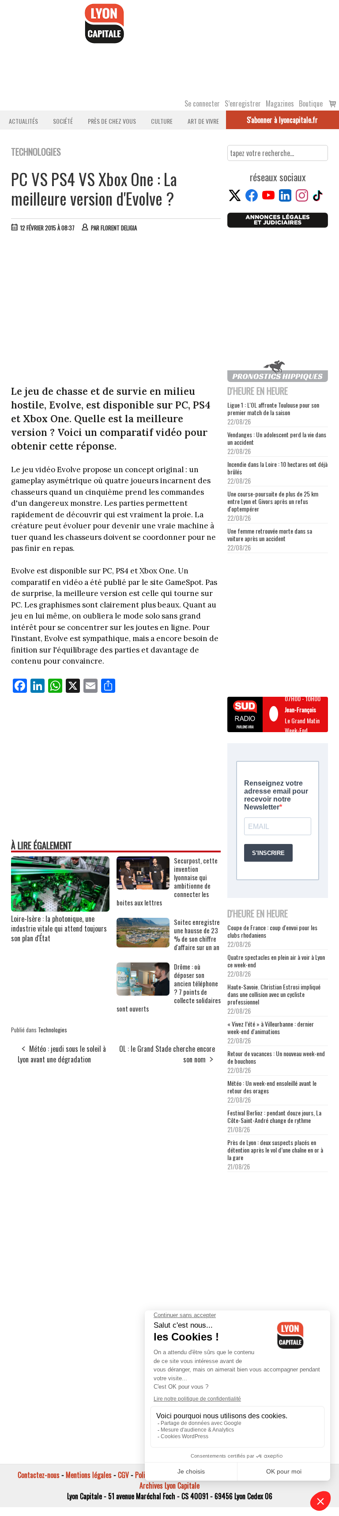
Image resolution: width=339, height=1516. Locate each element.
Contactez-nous (39, 1475)
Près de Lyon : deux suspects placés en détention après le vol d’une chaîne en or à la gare (275, 1149)
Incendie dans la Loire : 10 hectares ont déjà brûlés (277, 467)
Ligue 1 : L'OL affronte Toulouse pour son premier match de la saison (273, 408)
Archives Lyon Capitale (169, 1485)
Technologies (52, 1029)
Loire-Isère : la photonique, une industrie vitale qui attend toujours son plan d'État (59, 928)
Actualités (23, 121)
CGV (123, 1475)
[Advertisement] (116, 305)
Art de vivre (203, 121)
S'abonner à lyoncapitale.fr (282, 120)
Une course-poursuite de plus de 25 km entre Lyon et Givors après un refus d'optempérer (272, 501)
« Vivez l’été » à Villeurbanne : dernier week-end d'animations (270, 1027)
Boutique (311, 103)
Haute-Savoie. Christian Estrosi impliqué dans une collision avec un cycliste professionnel (273, 994)
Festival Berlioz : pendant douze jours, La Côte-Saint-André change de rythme (274, 1116)
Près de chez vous (112, 121)
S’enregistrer (243, 103)
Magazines (280, 103)
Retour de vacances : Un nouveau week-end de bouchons (276, 1057)
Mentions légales (89, 1475)
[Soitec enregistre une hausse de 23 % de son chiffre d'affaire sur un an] (143, 944)
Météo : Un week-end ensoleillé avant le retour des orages (271, 1086)
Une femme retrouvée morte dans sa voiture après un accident (269, 534)
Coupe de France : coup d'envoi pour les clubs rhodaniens (272, 931)
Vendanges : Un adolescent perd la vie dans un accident (276, 438)
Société (63, 121)
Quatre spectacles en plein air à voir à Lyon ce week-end (276, 960)
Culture (162, 121)
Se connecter (202, 103)
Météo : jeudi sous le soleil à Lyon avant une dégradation (62, 1054)
